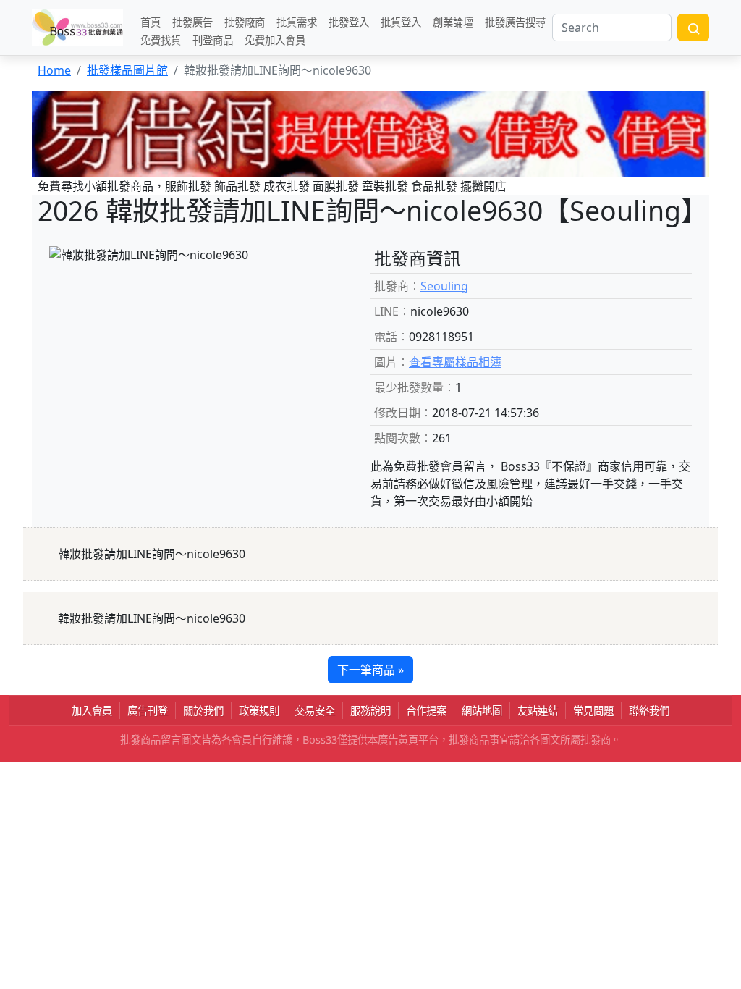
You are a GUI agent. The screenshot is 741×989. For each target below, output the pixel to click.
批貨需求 (296, 21)
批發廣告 (192, 21)
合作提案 (426, 710)
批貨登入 (401, 21)
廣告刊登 (147, 710)
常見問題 (593, 710)
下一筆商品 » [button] (370, 670)
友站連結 (537, 710)
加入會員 (92, 710)
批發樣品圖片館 (127, 70)
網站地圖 (482, 710)
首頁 (150, 21)
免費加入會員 (275, 39)
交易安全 (315, 710)
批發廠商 (244, 21)
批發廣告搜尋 (515, 21)
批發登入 (349, 21)
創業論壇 (453, 21)
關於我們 (203, 710)
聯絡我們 (649, 710)
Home (54, 70)
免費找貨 (160, 39)
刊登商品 (212, 39)
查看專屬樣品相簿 (455, 362)
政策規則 (259, 710)
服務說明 (370, 710)
